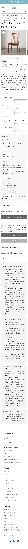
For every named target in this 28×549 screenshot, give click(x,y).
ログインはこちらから (14, 235)
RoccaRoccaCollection (10, 535)
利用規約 (6, 453)
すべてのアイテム (9, 509)
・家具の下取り (9, 483)
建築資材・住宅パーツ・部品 (12, 530)
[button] (3, 7)
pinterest (18, 541)
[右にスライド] (17, 58)
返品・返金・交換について (11, 450)
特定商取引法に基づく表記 (11, 459)
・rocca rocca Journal (10, 500)
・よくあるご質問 (9, 497)
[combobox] (14, 11)
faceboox (14, 541)
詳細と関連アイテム (20, 100)
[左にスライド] (10, 58)
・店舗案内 (8, 491)
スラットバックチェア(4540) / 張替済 (14, 15)
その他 (6, 532)
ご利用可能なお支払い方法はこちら (11, 247)
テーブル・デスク (9, 515)
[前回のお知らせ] (3, 2)
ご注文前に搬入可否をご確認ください (11, 253)
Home (2, 15)
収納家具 (6, 518)
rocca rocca (15, 546)
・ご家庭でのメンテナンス (12, 494)
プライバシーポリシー (10, 456)
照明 (5, 521)
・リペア (7, 477)
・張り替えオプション (11, 480)
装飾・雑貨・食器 (9, 524)
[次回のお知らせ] (25, 2)
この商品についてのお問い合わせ (14, 217)
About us (6, 471)
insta (10, 541)
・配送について (9, 488)
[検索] (25, 11)
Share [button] (4, 258)
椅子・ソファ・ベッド (10, 512)
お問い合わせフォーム (13, 462)
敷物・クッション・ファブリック (13, 527)
